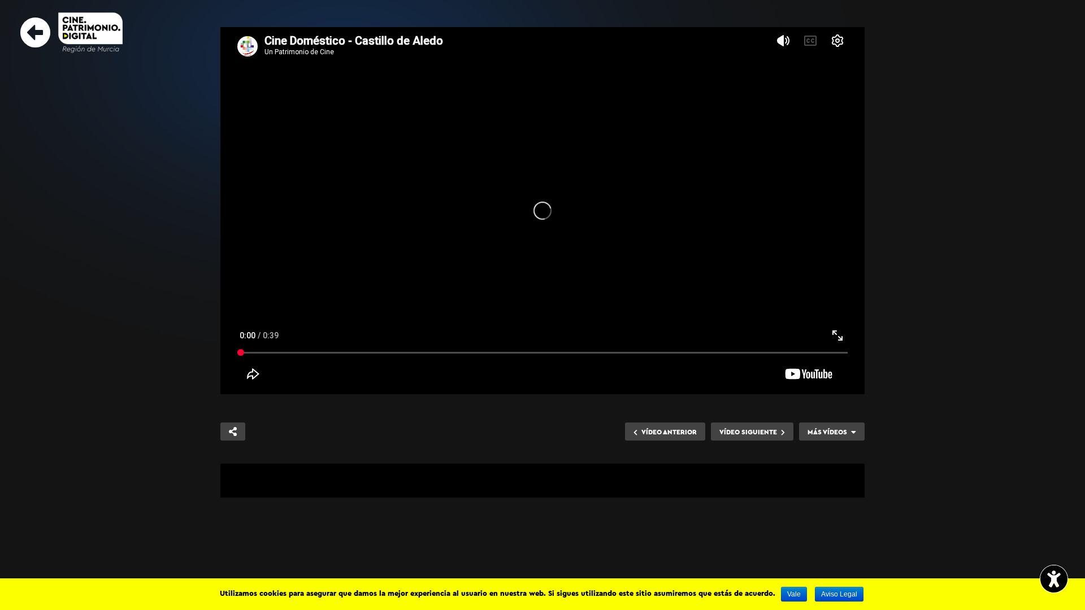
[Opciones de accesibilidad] (1054, 580)
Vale (794, 594)
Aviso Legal (839, 594)
